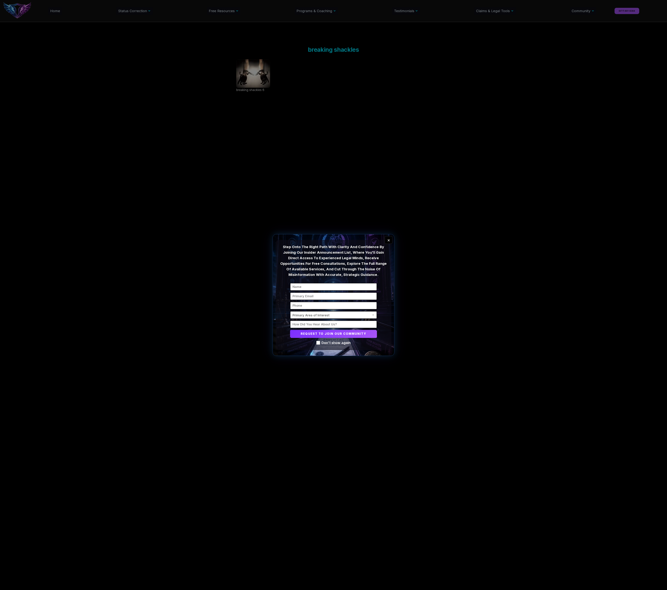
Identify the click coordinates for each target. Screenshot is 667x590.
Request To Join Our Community (333, 333)
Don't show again (336, 343)
